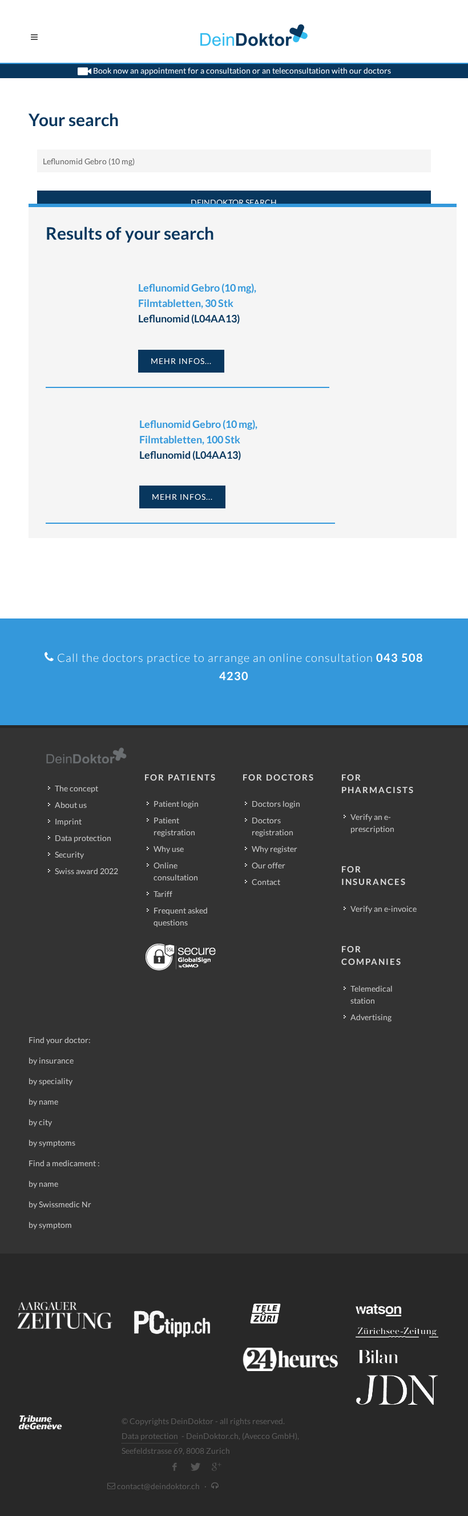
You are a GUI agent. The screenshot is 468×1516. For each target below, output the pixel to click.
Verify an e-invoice (383, 908)
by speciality (50, 1081)
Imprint (68, 821)
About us (71, 805)
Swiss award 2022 (86, 871)
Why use (169, 849)
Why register (274, 849)
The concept (76, 788)
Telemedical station (371, 994)
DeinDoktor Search (234, 202)
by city (40, 1122)
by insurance (51, 1060)
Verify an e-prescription (372, 823)
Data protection (83, 838)
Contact (266, 882)
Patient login (176, 803)
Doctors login (276, 803)
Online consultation (176, 871)
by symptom (50, 1225)
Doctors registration (272, 826)
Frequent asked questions (181, 916)
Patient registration (174, 826)
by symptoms (52, 1142)
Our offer (268, 865)
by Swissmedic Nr (60, 1204)
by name (43, 1101)
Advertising (371, 1017)
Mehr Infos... (181, 361)
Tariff (163, 894)
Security (69, 854)
